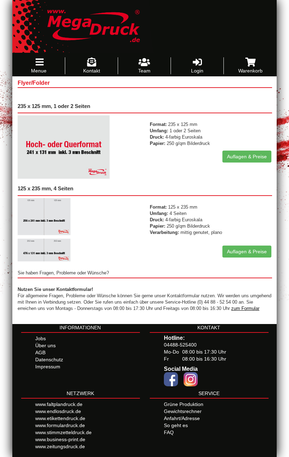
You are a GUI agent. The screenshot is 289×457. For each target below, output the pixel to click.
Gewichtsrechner (183, 411)
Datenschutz (49, 359)
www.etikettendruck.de (60, 418)
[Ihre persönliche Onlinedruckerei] (88, 26)
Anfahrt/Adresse (182, 418)
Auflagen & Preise (247, 156)
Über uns (45, 345)
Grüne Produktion (183, 404)
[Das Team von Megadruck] (144, 62)
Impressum (47, 366)
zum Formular (245, 308)
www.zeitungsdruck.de (60, 446)
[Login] (197, 62)
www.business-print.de (60, 439)
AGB (40, 352)
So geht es (176, 425)
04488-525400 (180, 345)
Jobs (40, 338)
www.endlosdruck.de (58, 411)
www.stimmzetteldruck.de (63, 432)
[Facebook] (171, 378)
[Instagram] (191, 378)
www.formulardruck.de (60, 425)
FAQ (169, 432)
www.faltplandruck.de (58, 404)
